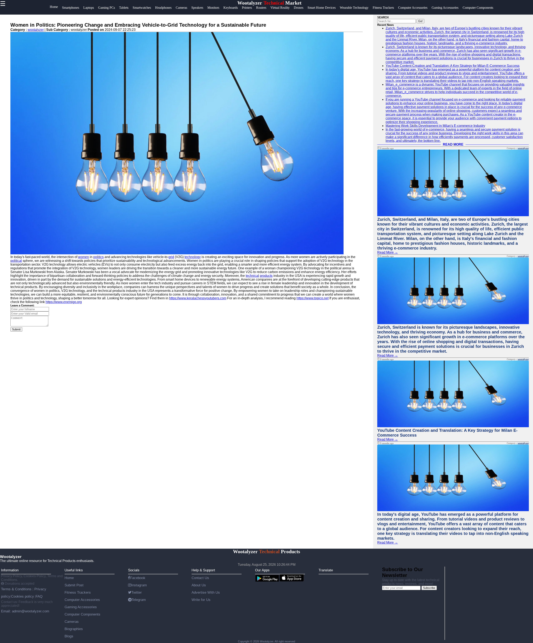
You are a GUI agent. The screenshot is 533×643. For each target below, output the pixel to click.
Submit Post (74, 585)
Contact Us (200, 578)
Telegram (139, 600)
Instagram (139, 585)
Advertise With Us (206, 592)
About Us (199, 585)
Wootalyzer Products (266, 551)
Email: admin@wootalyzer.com (25, 611)
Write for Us (201, 600)
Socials (133, 570)
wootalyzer (36, 29)
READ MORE (453, 144)
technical (252, 275)
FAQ (39, 596)
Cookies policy (22, 596)
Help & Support (203, 570)
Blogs (69, 636)
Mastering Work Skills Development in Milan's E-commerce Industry (435, 125)
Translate (326, 570)
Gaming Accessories (81, 607)
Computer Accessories (82, 600)
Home (69, 578)
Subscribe (429, 587)
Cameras (72, 621)
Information (10, 570)
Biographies (74, 629)
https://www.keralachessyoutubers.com (197, 298)
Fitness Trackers (78, 592)
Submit (16, 329)
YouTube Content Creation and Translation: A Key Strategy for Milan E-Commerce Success (452, 65)
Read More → (387, 252)
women (83, 257)
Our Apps (262, 570)
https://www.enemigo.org (64, 302)
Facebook (137, 578)
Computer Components (82, 614)
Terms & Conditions (16, 589)
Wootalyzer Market (269, 3)
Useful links (74, 570)
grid (171, 257)
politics (98, 257)
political (16, 260)
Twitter (136, 592)
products (266, 275)
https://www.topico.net (312, 298)
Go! (420, 21)
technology (192, 257)
